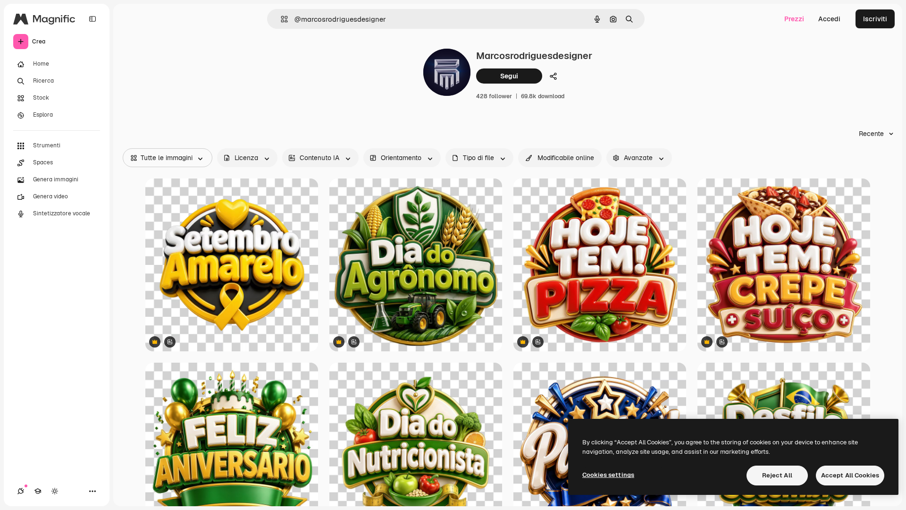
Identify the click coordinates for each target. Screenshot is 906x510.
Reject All (777, 475)
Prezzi (794, 19)
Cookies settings (608, 475)
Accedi (829, 19)
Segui (509, 76)
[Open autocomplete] (281, 19)
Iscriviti (875, 19)
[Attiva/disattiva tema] (54, 491)
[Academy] (37, 491)
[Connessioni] (20, 491)
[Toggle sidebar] (92, 18)
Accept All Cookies (850, 475)
